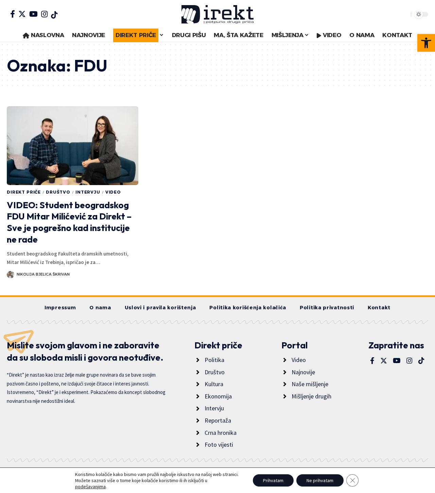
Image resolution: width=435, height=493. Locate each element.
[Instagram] (44, 14)
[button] (426, 43)
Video (113, 192)
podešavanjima (90, 486)
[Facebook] (12, 14)
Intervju (87, 192)
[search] (404, 14)
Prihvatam (273, 480)
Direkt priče (24, 192)
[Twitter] (22, 14)
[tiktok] (54, 15)
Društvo (58, 192)
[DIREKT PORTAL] (217, 14)
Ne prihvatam (320, 480)
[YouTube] (33, 14)
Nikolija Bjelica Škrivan (43, 274)
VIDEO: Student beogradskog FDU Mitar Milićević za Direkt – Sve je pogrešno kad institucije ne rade (69, 222)
